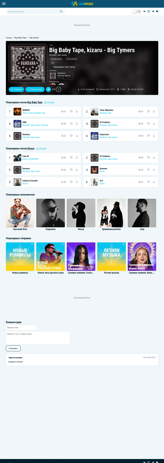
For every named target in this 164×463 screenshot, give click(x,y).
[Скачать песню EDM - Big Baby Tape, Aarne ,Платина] (77, 123)
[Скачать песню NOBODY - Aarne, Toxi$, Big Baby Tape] (77, 111)
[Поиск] (61, 11)
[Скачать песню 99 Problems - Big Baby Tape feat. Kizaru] (154, 123)
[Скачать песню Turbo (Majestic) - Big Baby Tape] (154, 111)
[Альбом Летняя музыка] (111, 256)
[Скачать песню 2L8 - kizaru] (154, 182)
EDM (24, 122)
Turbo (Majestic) (106, 110)
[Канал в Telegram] (153, 11)
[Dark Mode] (136, 11)
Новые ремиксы (20, 272)
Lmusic (9, 38)
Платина (44, 125)
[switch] (136, 11)
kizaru (64, 55)
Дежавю (103, 168)
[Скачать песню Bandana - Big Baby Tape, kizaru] (77, 136)
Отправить (13, 348)
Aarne (25, 113)
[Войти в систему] (163, 1)
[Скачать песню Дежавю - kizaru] (154, 170)
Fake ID (26, 156)
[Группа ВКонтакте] (144, 11)
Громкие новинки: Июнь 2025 (143, 272)
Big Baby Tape (20, 38)
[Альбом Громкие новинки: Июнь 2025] (142, 256)
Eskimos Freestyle (30, 180)
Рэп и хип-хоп (72, 59)
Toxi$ (30, 113)
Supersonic (104, 134)
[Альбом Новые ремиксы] (20, 256)
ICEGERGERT (33, 159)
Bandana (26, 134)
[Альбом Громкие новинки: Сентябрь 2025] (81, 256)
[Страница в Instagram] (148, 11)
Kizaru (115, 125)
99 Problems (105, 122)
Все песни (49, 102)
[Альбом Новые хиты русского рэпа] (50, 256)
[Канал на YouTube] (157, 11)
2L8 (101, 180)
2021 (53, 63)
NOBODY (26, 110)
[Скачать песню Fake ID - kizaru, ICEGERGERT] (77, 157)
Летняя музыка (111, 272)
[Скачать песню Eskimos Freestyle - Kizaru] (77, 182)
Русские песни (56, 59)
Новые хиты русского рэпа (51, 272)
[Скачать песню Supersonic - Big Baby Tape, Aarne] (154, 136)
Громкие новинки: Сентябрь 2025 (84, 272)
